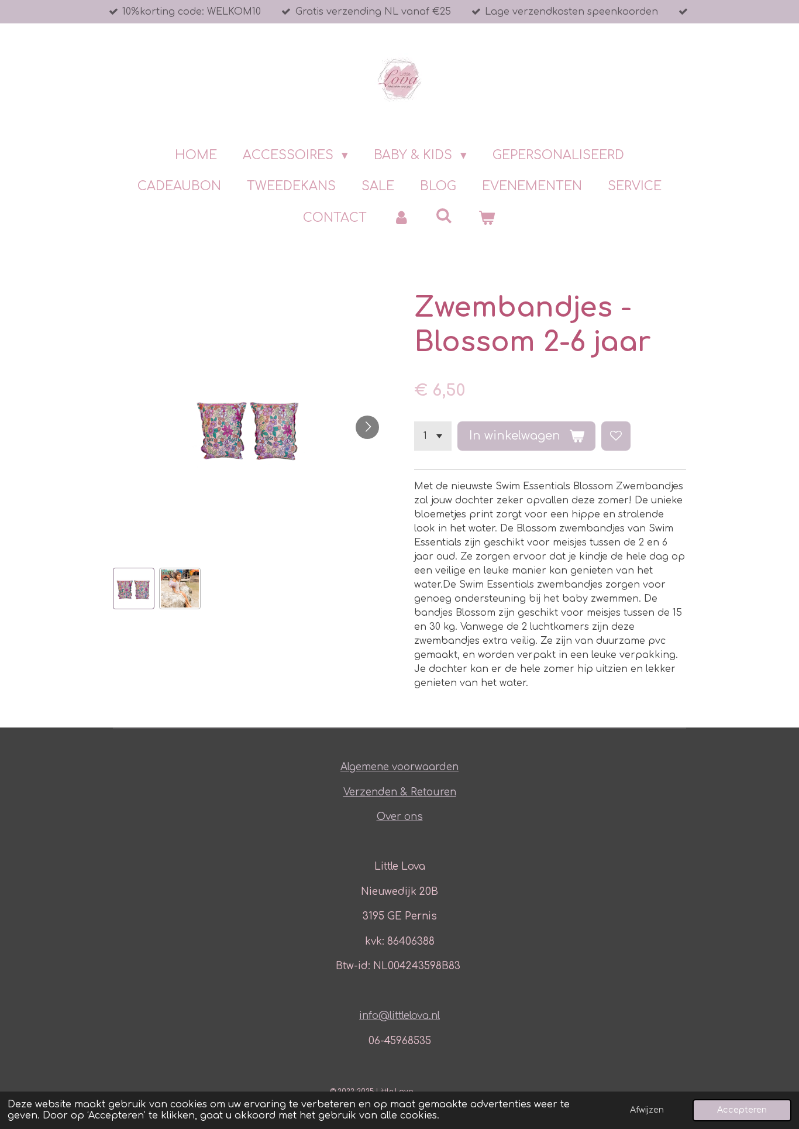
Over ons (400, 816)
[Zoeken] (444, 216)
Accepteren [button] (742, 1109)
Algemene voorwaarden (399, 767)
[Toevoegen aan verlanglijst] (616, 436)
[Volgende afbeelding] (367, 427)
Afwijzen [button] (647, 1109)
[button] (133, 588)
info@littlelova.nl (399, 1015)
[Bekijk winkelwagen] (487, 218)
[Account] (401, 218)
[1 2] (433, 436)
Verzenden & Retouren (399, 792)
